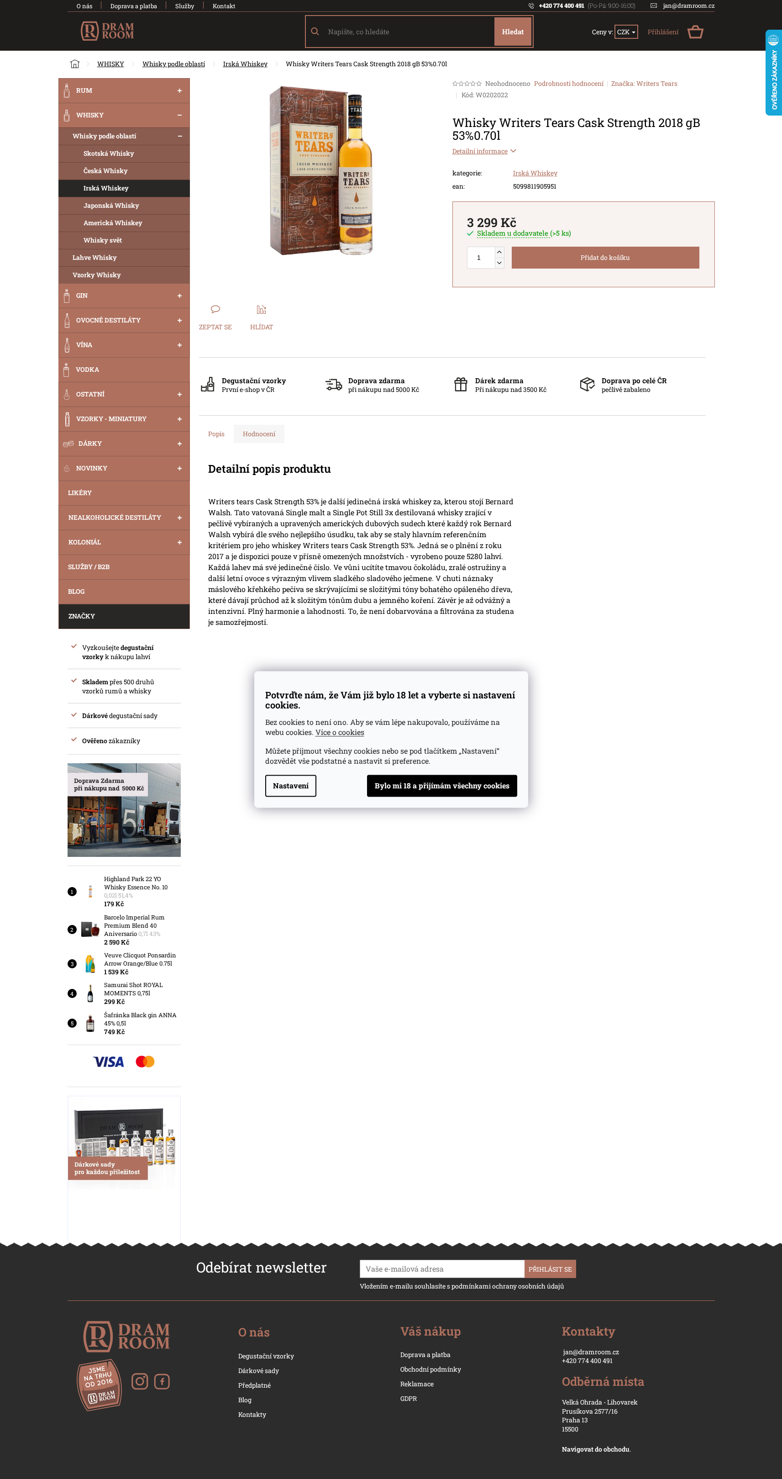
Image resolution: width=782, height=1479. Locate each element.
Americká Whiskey (113, 222)
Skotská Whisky (109, 153)
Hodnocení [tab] (259, 433)
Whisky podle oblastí (104, 136)
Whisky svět (103, 240)
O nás (84, 6)
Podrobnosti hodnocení (569, 83)
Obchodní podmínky (430, 1369)
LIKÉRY (80, 492)
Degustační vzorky (266, 1356)
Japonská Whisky (111, 205)
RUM (84, 90)
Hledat (513, 31)
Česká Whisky (106, 170)
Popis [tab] (216, 433)
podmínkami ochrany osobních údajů (507, 1286)
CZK (624, 31)
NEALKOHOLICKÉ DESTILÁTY (114, 517)
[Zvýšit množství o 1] (499, 252)
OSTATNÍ (90, 394)
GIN (82, 295)
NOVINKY (91, 468)
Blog (245, 1399)
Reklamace (417, 1383)
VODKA (87, 369)
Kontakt (224, 6)
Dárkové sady (258, 1370)
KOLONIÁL (84, 542)
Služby (184, 6)
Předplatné (254, 1385)
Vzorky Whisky (97, 274)
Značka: (644, 83)
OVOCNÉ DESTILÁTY (108, 320)
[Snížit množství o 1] (499, 263)
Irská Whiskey (106, 188)
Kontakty (252, 1414)
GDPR (408, 1398)
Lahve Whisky (95, 257)
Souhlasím (442, 786)
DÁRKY (90, 443)
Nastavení (291, 786)
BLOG (76, 591)
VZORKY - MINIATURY (111, 418)
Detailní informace (480, 151)
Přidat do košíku (605, 257)
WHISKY (90, 115)
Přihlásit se (550, 1269)
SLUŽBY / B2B (89, 566)
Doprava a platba (133, 6)
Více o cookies (339, 732)
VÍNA (84, 344)
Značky (81, 616)
